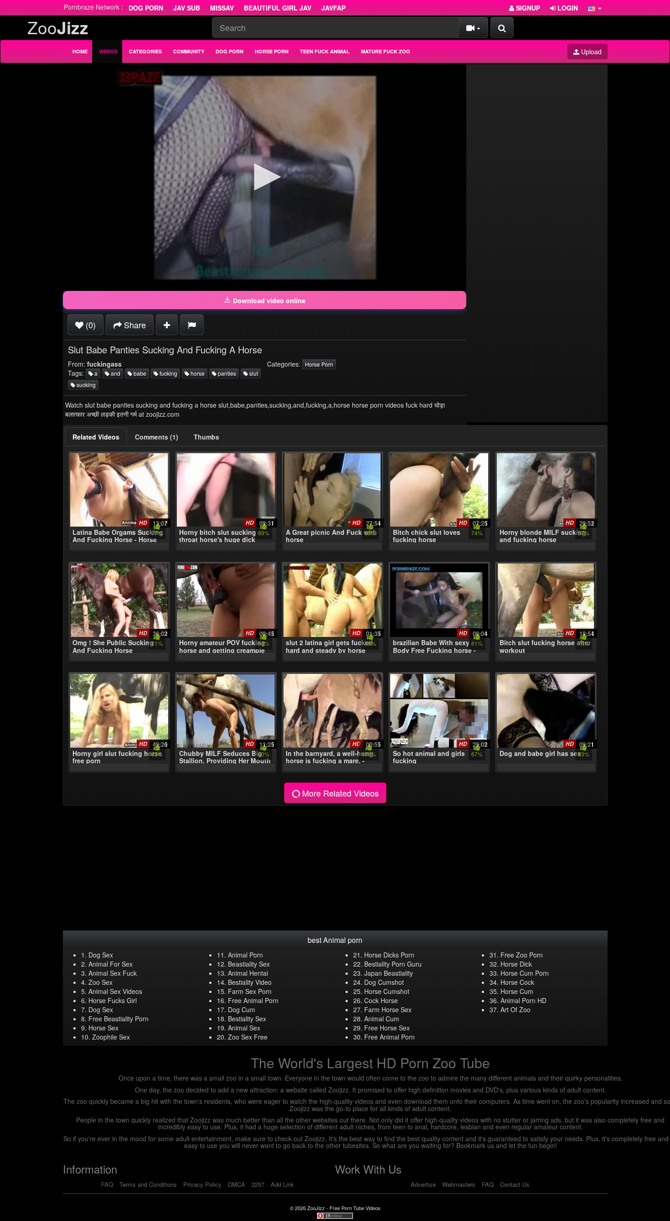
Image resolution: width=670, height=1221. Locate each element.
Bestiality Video (250, 982)
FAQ (107, 1184)
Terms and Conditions (148, 1184)
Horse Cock (517, 982)
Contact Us (515, 1184)
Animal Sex (244, 1027)
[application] (264, 177)
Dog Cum (241, 1009)
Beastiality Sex (249, 963)
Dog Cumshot (384, 982)
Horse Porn (272, 51)
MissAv (222, 7)
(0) (89, 325)
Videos (108, 51)
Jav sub (186, 7)
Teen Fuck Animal (325, 51)
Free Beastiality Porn (118, 1018)
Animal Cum (381, 1018)
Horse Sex (103, 1027)
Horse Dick (516, 963)
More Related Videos (339, 793)
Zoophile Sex (111, 1036)
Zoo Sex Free (248, 1036)
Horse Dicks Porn (389, 954)
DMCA (236, 1184)
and (114, 373)
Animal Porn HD (523, 1000)
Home (80, 51)
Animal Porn (245, 954)
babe (139, 373)
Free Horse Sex (387, 1027)
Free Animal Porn (253, 1000)
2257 (258, 1184)
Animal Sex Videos (115, 991)
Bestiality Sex (247, 1018)
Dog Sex (100, 954)
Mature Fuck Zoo (385, 51)
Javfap (333, 7)
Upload (590, 51)
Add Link (282, 1184)
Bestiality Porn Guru (393, 963)
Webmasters (458, 1184)
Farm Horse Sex (388, 1009)
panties (226, 373)
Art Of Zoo (515, 1009)
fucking (167, 373)
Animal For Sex (110, 963)
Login (567, 7)
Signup (527, 7)
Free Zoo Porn (521, 954)
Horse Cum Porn (524, 973)
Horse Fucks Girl (112, 1000)
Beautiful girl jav (277, 7)
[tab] (96, 436)
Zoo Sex (100, 982)
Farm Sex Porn (250, 991)
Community (188, 51)
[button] (594, 7)
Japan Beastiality (388, 973)
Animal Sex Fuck (112, 973)
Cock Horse (381, 1000)
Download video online (268, 300)
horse (197, 373)
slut (253, 373)
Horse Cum (516, 991)
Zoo (57, 27)
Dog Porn (146, 7)
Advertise (423, 1184)
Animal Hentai (248, 973)
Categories (145, 51)
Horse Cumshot (386, 991)
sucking (85, 384)
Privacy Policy (202, 1184)
